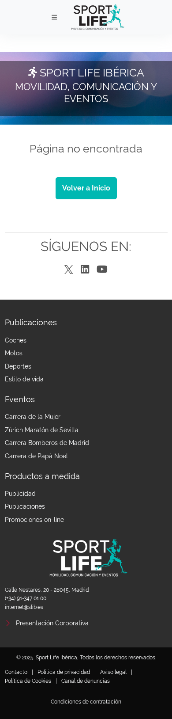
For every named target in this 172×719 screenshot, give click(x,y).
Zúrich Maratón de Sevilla (42, 430)
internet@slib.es (24, 607)
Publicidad (20, 493)
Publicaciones (25, 506)
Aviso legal (113, 672)
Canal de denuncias (85, 681)
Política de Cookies (28, 681)
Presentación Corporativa (52, 623)
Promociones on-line (34, 519)
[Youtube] (102, 270)
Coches (15, 340)
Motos (13, 353)
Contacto (16, 672)
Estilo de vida (24, 379)
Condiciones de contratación (86, 702)
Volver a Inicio (86, 188)
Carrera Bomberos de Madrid (47, 442)
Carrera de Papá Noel (36, 456)
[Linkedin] (84, 270)
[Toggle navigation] (54, 17)
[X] (69, 270)
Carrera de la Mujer (32, 416)
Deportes (18, 366)
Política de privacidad (63, 672)
